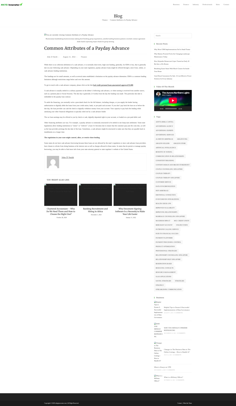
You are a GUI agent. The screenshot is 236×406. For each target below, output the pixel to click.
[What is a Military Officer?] (158, 378)
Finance (84, 57)
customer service (163, 182)
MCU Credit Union (181, 221)
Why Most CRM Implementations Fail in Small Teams (172, 49)
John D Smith (52, 57)
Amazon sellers (163, 143)
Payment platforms (164, 238)
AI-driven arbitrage (164, 139)
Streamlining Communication (169, 289)
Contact (179, 403)
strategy (160, 285)
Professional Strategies (166, 251)
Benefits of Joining (164, 152)
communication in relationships (170, 156)
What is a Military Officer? (173, 377)
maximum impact (163, 221)
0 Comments (179, 312)
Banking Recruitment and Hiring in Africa (95, 210)
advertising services (165, 135)
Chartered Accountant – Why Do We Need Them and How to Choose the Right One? (60, 211)
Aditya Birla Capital (164, 122)
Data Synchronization (165, 186)
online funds (182, 225)
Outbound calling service (167, 229)
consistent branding (165, 160)
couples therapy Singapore (168, 178)
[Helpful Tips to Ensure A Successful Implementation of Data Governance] (158, 310)
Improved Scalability (165, 208)
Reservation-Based (164, 264)
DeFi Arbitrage (162, 191)
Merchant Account (164, 225)
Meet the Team (187, 403)
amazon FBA (182, 139)
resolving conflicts (165, 268)
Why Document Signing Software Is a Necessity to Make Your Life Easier (130, 211)
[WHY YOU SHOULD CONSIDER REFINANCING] (158, 330)
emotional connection (166, 195)
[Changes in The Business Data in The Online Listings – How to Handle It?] (158, 352)
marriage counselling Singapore (170, 216)
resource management (166, 272)
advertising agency (164, 126)
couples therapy (163, 173)
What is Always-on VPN (162, 367)
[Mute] (184, 108)
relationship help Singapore (168, 259)
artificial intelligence (166, 148)
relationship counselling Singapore (172, 255)
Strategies (179, 281)
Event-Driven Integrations (167, 199)
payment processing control (168, 242)
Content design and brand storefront (172, 165)
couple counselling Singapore (169, 169)
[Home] (99, 20)
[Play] (157, 108)
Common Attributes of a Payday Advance (123, 20)
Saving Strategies (163, 281)
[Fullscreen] (188, 108)
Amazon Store (179, 143)
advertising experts (164, 130)
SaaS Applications (163, 276)
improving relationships (166, 212)
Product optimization (165, 246)
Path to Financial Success (167, 233)
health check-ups (163, 203)
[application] (173, 100)
